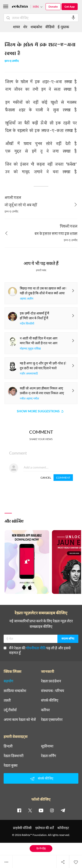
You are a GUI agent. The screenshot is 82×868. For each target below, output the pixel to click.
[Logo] (20, 7)
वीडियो (49, 27)
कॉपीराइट (63, 828)
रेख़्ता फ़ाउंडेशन (51, 681)
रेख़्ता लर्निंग (48, 756)
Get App (69, 6)
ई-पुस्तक (63, 27)
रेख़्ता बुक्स (11, 765)
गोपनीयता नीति (36, 648)
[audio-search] (73, 18)
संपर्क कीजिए (49, 700)
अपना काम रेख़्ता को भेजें (20, 719)
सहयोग (8, 681)
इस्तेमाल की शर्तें (44, 828)
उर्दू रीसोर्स (10, 710)
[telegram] (63, 810)
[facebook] (19, 810)
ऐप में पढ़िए (41, 848)
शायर (16, 27)
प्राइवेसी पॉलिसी (22, 828)
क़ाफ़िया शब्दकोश (15, 690)
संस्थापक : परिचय (52, 690)
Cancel (46, 477)
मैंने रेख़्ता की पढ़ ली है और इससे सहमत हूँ (40, 650)
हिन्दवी (8, 746)
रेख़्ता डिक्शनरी (13, 756)
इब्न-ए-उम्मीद (12, 61)
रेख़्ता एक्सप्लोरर (52, 719)
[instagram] (52, 810)
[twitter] (30, 810)
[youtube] (41, 810)
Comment (63, 477)
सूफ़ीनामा (47, 746)
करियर (45, 710)
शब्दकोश (36, 27)
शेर (25, 27)
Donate (53, 6)
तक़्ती (7, 700)
